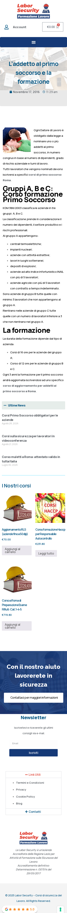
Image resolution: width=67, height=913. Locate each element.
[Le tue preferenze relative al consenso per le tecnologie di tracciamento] (60, 909)
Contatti (35, 812)
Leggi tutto (46, 553)
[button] (33, 42)
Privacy (21, 789)
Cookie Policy (25, 797)
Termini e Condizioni (30, 783)
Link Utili (35, 775)
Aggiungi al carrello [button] (12, 550)
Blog (19, 803)
